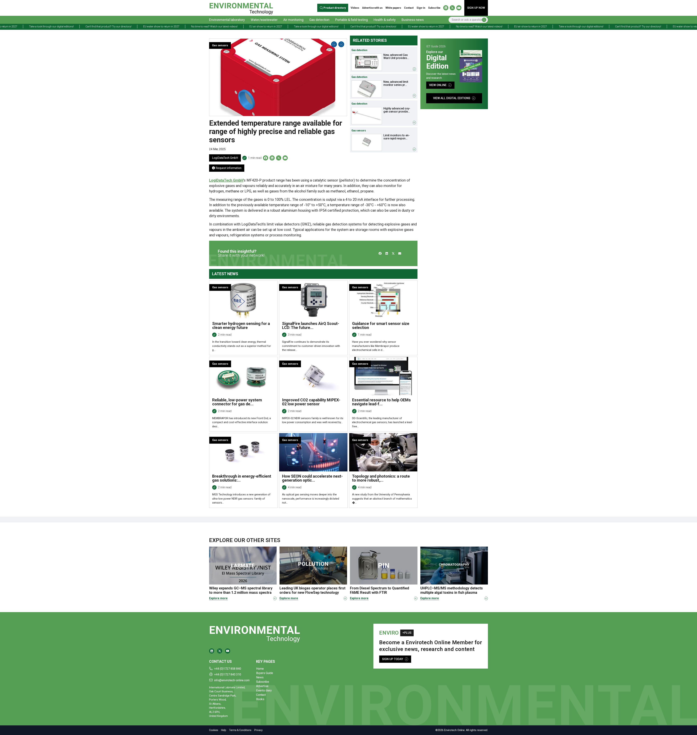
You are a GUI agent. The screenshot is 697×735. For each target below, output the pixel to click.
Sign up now (476, 7)
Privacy (258, 730)
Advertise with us (372, 7)
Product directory (335, 7)
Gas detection (319, 20)
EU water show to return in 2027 (71, 26)
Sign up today (392, 659)
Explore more (218, 598)
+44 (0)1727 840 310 (227, 674)
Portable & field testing (351, 20)
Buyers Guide (264, 673)
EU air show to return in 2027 (175, 26)
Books (260, 699)
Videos (355, 7)
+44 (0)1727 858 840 (227, 668)
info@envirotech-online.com (232, 680)
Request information (228, 168)
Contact (409, 7)
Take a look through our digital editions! (226, 26)
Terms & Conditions (240, 730)
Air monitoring (293, 20)
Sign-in (421, 7)
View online (438, 85)
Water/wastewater (264, 20)
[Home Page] (241, 8)
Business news (413, 20)
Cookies (213, 730)
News (260, 677)
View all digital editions (451, 98)
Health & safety (385, 20)
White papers (393, 7)
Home (260, 668)
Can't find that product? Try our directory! (283, 26)
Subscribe (434, 7)
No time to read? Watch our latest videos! (124, 26)
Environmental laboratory (227, 20)
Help (223, 730)
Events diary (264, 690)
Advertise (262, 686)
